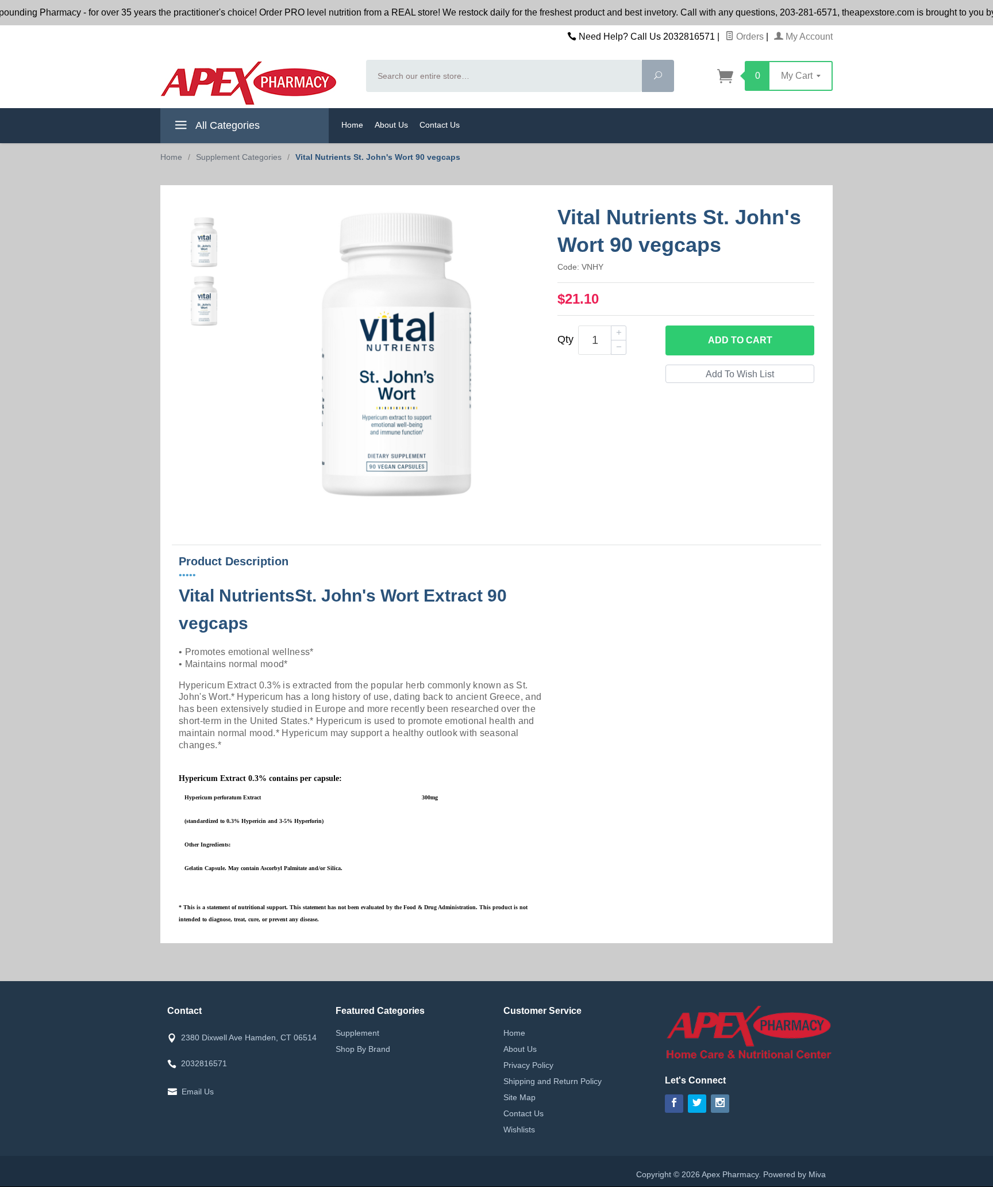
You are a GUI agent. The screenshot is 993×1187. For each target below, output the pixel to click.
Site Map (519, 1097)
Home (352, 124)
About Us (391, 124)
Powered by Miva (794, 1174)
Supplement (357, 1032)
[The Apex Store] (256, 83)
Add (740, 340)
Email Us (198, 1091)
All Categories (226, 125)
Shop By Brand (363, 1049)
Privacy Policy (528, 1065)
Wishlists (519, 1129)
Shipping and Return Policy (552, 1081)
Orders (749, 36)
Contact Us (439, 124)
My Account (808, 36)
